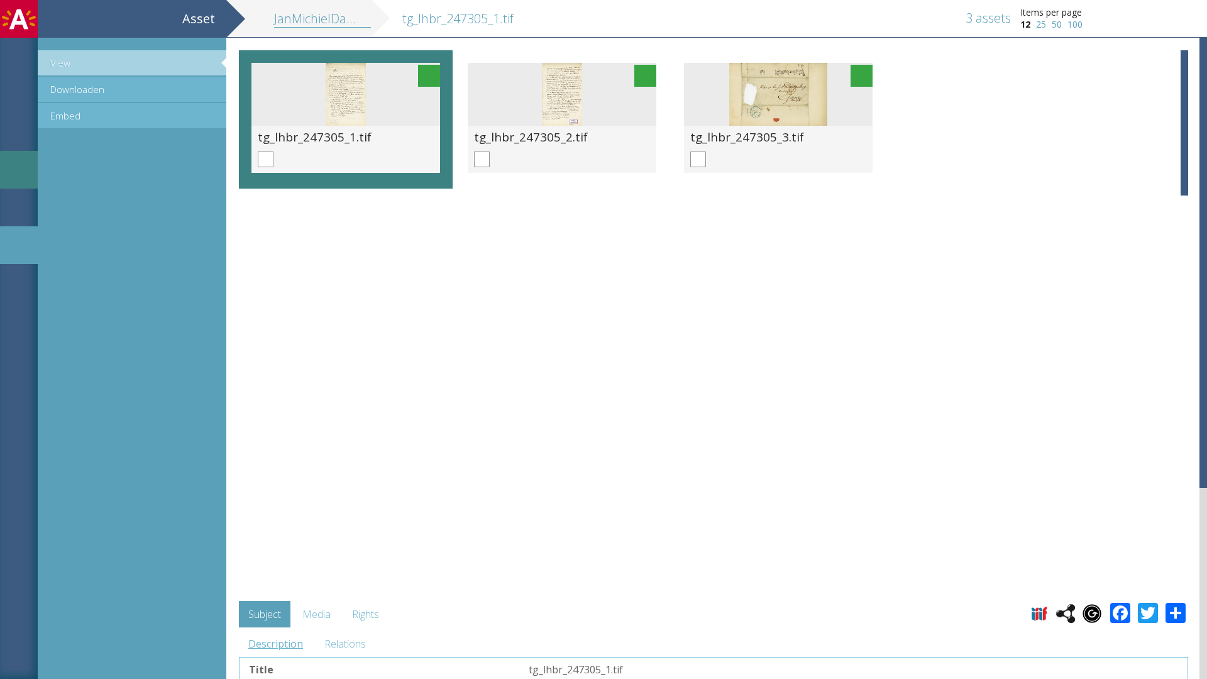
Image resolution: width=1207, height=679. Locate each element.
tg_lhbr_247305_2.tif (531, 137)
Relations (345, 644)
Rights (365, 614)
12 (1025, 24)
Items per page (1051, 12)
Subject (264, 614)
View (60, 63)
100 (1075, 24)
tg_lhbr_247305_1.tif (315, 137)
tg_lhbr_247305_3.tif (747, 137)
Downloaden (77, 89)
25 (1041, 24)
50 (1057, 24)
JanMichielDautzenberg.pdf (350, 18)
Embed (65, 115)
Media (316, 614)
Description (275, 644)
